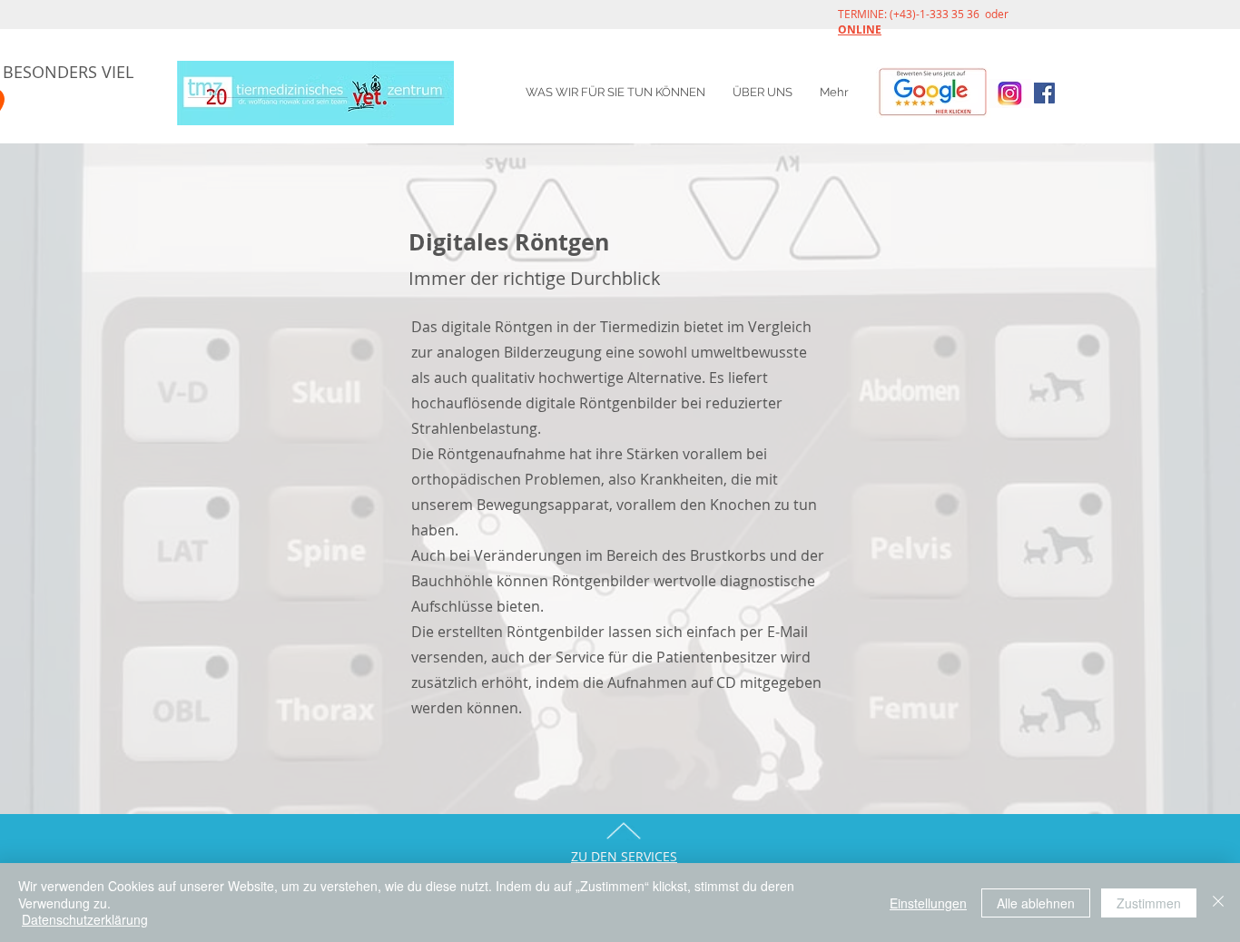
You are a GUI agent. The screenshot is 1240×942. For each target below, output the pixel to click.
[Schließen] (1218, 902)
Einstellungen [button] (928, 903)
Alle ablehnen (1036, 903)
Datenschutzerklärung (85, 919)
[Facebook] (1044, 93)
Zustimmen (1149, 903)
